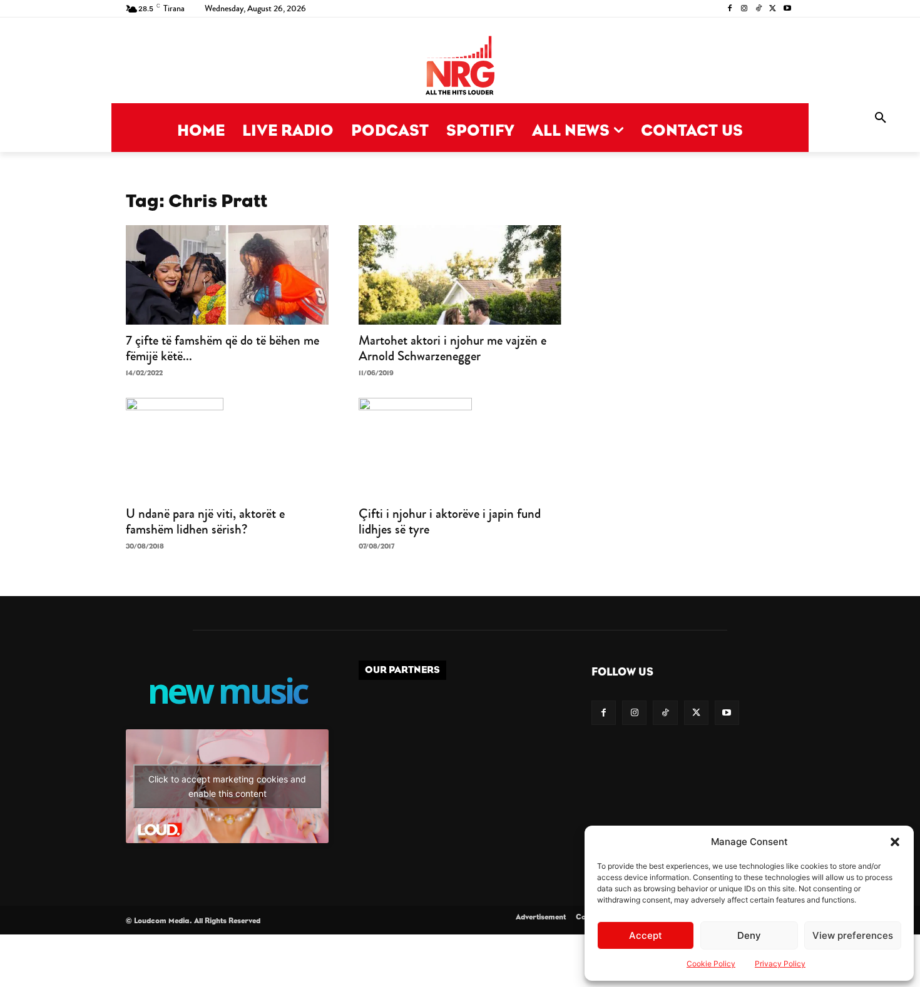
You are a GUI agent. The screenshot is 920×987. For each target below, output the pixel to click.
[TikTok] (759, 9)
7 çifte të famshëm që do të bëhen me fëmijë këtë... (222, 348)
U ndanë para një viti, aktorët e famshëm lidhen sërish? (205, 521)
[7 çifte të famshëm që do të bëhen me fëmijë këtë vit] (227, 275)
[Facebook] (730, 9)
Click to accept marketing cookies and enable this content (227, 786)
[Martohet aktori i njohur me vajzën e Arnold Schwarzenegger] (460, 275)
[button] (895, 842)
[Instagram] (744, 9)
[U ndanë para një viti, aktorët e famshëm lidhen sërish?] (227, 448)
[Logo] (460, 66)
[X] (772, 9)
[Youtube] (787, 9)
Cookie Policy (711, 963)
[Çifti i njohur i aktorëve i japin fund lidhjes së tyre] (460, 448)
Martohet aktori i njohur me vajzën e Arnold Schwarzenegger (452, 348)
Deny (749, 935)
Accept (645, 935)
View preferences (852, 935)
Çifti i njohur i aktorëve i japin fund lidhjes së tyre (450, 521)
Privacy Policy (780, 963)
